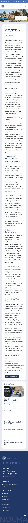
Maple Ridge (5, 499)
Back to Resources (11, 376)
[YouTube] (23, 2)
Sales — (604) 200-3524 (9, 471)
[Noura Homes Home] (9, 458)
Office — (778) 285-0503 (9, 474)
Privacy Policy (6, 504)
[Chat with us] (25, 515)
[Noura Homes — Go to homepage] (7, 6)
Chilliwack (5, 493)
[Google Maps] (26, 2)
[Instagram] (16, 2)
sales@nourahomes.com (12, 363)
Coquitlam (5, 496)
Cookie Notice (6, 510)
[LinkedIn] (19, 2)
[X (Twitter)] (21, 2)
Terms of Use (6, 507)
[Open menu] (25, 6)
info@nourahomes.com (8, 476)
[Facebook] (14, 2)
